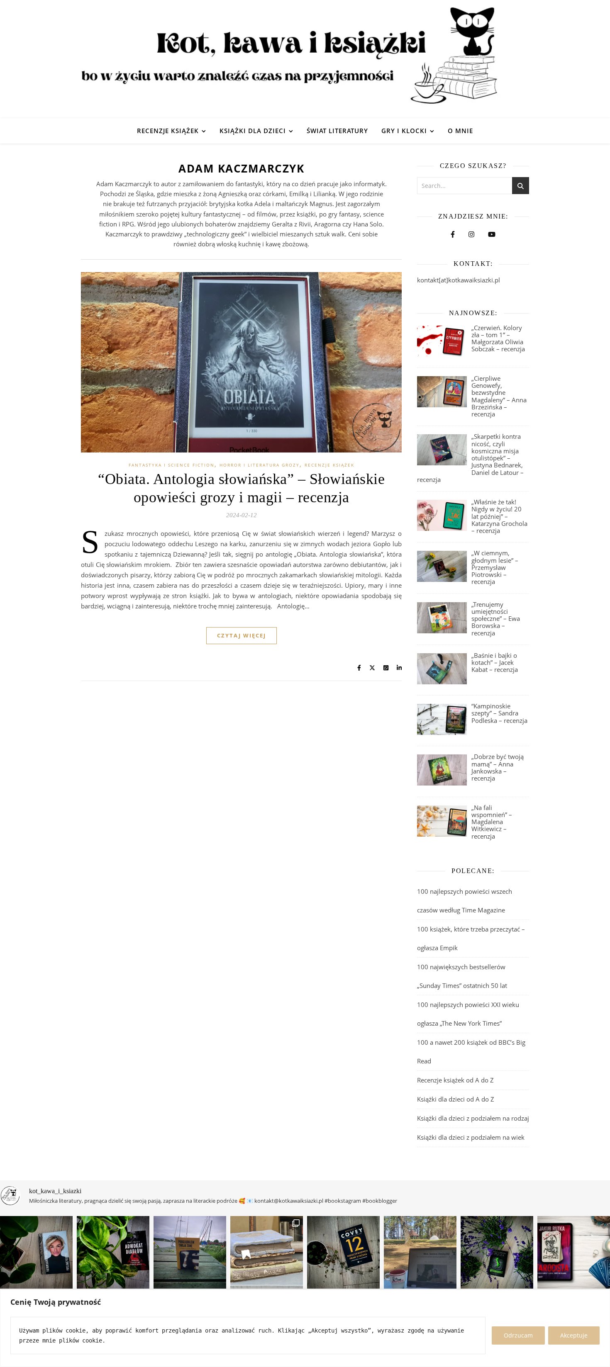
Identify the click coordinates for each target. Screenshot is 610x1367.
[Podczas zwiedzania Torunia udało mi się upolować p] (266, 1252)
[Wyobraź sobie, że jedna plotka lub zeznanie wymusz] (113, 1252)
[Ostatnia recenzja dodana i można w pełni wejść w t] (420, 1252)
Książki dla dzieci (253, 130)
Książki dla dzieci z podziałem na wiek (471, 1137)
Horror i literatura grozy (260, 465)
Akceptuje (574, 1335)
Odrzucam (518, 1335)
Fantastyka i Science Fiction (172, 465)
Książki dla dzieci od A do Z (455, 1099)
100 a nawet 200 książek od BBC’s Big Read (471, 1051)
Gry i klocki (404, 130)
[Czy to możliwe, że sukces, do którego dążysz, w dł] (343, 1252)
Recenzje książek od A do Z (455, 1080)
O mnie (460, 130)
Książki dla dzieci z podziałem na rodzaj (473, 1118)
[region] (305, 1328)
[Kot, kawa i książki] (305, 59)
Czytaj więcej (241, 635)
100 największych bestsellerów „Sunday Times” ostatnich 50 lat (463, 976)
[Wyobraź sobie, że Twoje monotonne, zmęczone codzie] (497, 1252)
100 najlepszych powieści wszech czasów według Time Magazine (464, 900)
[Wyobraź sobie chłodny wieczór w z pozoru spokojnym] (573, 1252)
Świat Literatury (337, 130)
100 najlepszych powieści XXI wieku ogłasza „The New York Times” (468, 1013)
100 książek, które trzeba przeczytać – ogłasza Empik (471, 938)
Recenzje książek (168, 130)
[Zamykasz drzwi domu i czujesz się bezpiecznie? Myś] (190, 1252)
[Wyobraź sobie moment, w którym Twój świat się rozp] (36, 1252)
